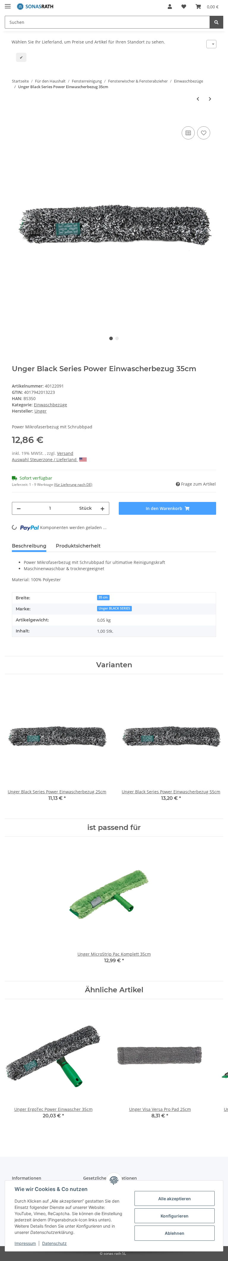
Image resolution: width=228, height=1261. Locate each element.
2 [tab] (117, 338)
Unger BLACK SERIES (114, 608)
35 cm (103, 597)
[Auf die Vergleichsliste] (188, 132)
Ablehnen (174, 1233)
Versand (65, 453)
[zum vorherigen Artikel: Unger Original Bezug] (198, 98)
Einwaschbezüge (50, 405)
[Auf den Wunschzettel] (203, 132)
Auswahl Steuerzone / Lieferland (45, 459)
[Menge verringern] (18, 508)
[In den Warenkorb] (16, 118)
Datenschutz (54, 1243)
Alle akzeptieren (174, 1198)
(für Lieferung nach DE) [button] (73, 484)
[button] (170, 7)
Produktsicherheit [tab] (78, 546)
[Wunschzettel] (184, 7)
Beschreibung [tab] (29, 546)
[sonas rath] (35, 6)
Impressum (25, 1243)
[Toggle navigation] (8, 3)
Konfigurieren (175, 1215)
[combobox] (211, 44)
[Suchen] (216, 22)
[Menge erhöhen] (102, 508)
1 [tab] (111, 338)
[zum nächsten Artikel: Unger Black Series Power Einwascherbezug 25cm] (210, 98)
